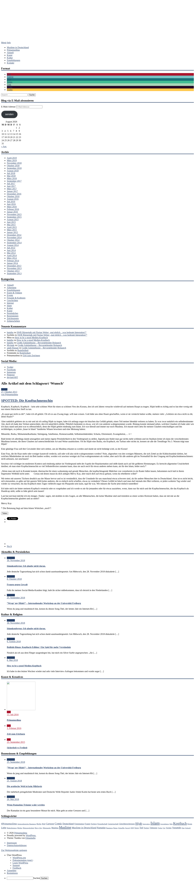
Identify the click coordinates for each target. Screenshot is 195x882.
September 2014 (14, 242)
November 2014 (14, 237)
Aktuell (10, 52)
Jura (171, 824)
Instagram (11, 372)
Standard (11, 558)
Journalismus (164, 824)
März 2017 (12, 189)
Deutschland (68, 823)
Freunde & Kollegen (16, 298)
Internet (10, 303)
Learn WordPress (20, 863)
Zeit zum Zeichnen (31, 355)
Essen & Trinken (14, 293)
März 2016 (12, 206)
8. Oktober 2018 (14, 579)
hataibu (10, 332)
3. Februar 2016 (14, 728)
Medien (19, 828)
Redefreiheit (22, 350)
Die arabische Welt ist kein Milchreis (24, 786)
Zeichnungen (13, 318)
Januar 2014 (12, 263)
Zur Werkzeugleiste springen (14, 850)
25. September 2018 (16, 597)
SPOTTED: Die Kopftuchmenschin (27, 400)
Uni (164, 828)
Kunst (9, 55)
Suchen (36, 878)
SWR (132, 828)
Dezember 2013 (14, 266)
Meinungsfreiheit (28, 828)
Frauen (87, 824)
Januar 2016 (12, 212)
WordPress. (31, 835)
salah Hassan (13, 348)
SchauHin (121, 828)
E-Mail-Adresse (8, 106)
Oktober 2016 (13, 196)
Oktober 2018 (13, 165)
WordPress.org (19, 857)
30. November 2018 (16, 560)
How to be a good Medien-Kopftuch (31, 337)
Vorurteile (176, 827)
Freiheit (94, 824)
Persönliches (12, 313)
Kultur (10, 58)
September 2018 (14, 168)
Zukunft (188, 828)
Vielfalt (169, 828)
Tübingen (153, 828)
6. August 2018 (14, 641)
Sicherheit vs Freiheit (17, 747)
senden (9, 114)
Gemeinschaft (113, 824)
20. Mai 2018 (13, 799)
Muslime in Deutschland (18, 47)
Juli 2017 (11, 183)
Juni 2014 (11, 250)
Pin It (9, 546)
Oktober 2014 (13, 240)
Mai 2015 (11, 224)
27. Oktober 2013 (9, 392)
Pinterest (11, 375)
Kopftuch (180, 823)
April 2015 (12, 227)
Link (9, 84)
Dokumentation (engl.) (23, 860)
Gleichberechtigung (127, 824)
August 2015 (13, 219)
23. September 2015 (16, 742)
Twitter (10, 367)
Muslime (65, 827)
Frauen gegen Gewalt (17, 584)
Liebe (3, 827)
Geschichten (12, 300)
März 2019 (12, 160)
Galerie (10, 77)
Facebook (11, 369)
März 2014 (12, 258)
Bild (9, 74)
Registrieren (12, 873)
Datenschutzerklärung (17, 845)
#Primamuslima (9, 823)
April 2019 (12, 158)
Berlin (39, 824)
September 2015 (14, 217)
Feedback (17, 868)
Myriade (10, 345)
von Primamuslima (9, 394)
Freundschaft (102, 824)
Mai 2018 (11, 176)
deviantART (12, 377)
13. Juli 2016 (13, 714)
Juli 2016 (11, 201)
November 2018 (14, 163)
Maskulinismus (12, 828)
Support (16, 865)
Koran (189, 824)
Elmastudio (30, 838)
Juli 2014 (11, 248)
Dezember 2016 (14, 194)
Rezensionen (12, 316)
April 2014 (12, 255)
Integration (146, 824)
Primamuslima (97, 23)
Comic (58, 823)
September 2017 (14, 181)
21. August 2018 (14, 781)
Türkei (160, 828)
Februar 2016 (13, 209)
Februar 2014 (13, 260)
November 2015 (14, 214)
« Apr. (4, 146)
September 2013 (14, 273)
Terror (136, 828)
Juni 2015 (11, 222)
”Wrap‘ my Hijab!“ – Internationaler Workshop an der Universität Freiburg (44, 603)
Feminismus (79, 824)
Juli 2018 (11, 173)
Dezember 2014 (14, 235)
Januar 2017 (12, 191)
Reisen (115, 828)
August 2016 (13, 199)
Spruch (127, 828)
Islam (9, 305)
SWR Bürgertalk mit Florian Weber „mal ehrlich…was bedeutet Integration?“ (52, 332)
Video (9, 87)
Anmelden (11, 870)
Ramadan (101, 827)
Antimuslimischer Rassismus (26, 824)
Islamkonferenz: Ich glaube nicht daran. (26, 566)
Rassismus (109, 828)
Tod (141, 827)
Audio (10, 89)
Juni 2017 (11, 186)
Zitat (9, 79)
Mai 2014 (11, 253)
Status (9, 82)
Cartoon (50, 823)
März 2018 (12, 178)
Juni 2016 (11, 204)
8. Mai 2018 (12, 660)
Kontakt (10, 63)
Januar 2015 (12, 232)
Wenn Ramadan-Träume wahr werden (26, 805)
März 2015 (12, 230)
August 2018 (13, 171)
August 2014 (13, 245)
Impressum (12, 843)
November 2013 (14, 268)
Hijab (138, 823)
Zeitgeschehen (13, 321)
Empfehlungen (13, 60)
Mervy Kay (38, 828)
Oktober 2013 (13, 271)
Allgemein (11, 287)
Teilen (4, 513)
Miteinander (47, 828)
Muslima (54, 828)
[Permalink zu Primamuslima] (21, 709)
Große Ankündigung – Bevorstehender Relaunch (39, 342)
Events (10, 295)
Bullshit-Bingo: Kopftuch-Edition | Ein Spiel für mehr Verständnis (39, 647)
